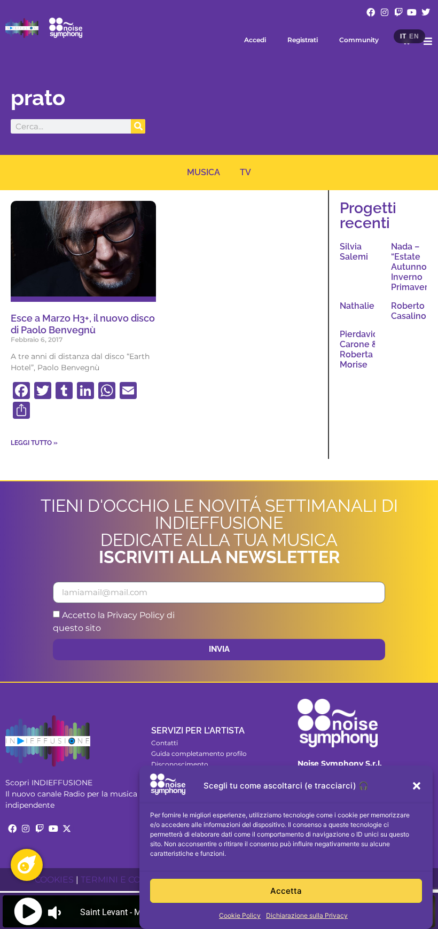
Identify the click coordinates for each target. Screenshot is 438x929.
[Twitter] (426, 12)
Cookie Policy (240, 915)
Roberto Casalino (408, 311)
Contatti (164, 743)
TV (245, 172)
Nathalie (357, 306)
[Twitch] (398, 12)
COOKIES (54, 880)
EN (414, 36)
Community (359, 40)
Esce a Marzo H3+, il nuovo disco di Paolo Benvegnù (83, 324)
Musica (203, 172)
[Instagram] (385, 12)
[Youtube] (412, 12)
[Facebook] (371, 12)
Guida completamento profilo (199, 754)
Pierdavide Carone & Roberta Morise (362, 349)
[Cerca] (138, 126)
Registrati (302, 40)
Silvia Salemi (354, 251)
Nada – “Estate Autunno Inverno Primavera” (413, 267)
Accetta (286, 891)
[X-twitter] (67, 829)
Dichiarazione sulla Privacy (307, 915)
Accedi (255, 40)
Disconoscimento (179, 764)
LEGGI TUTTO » (34, 443)
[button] (416, 785)
